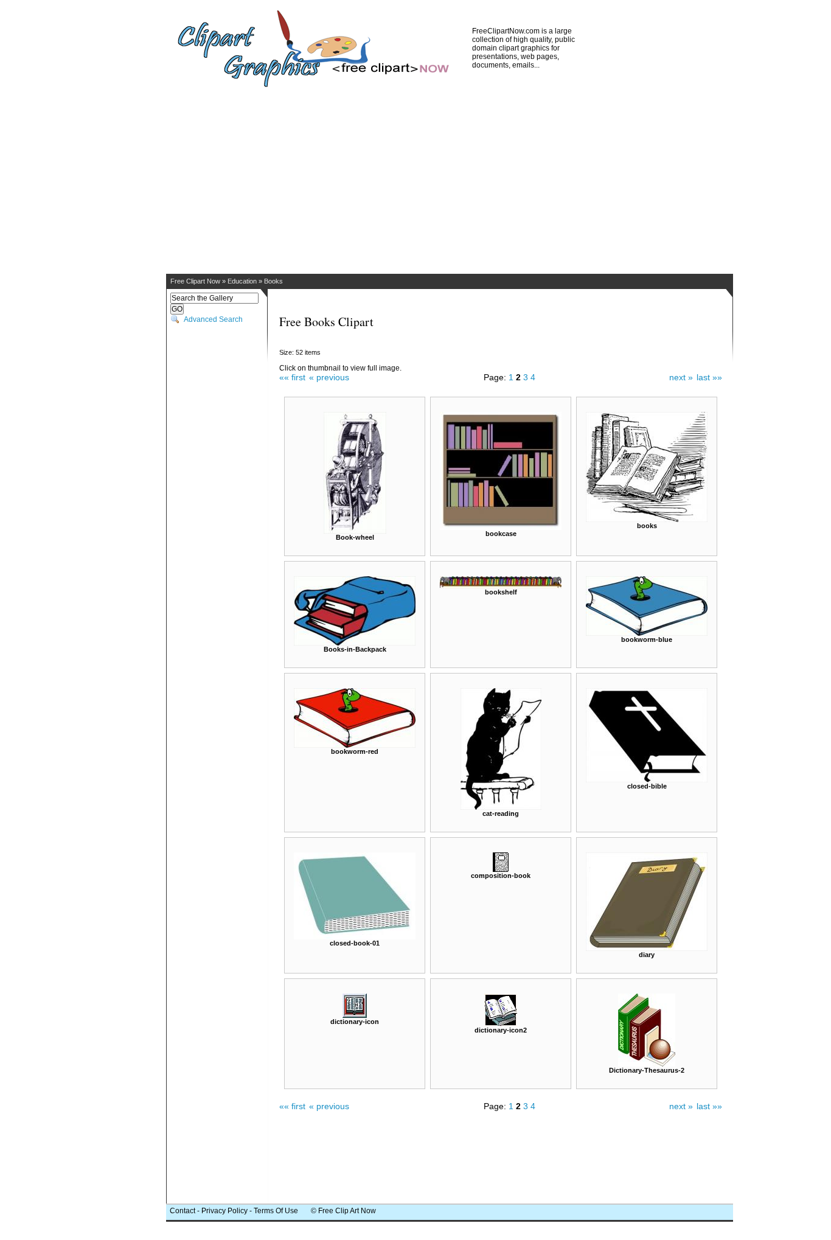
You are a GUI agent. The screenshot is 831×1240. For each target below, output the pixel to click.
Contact (182, 1211)
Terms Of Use (276, 1211)
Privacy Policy (224, 1211)
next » (681, 377)
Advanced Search (213, 319)
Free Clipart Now (195, 281)
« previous (329, 377)
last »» (709, 377)
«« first (292, 377)
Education (242, 281)
